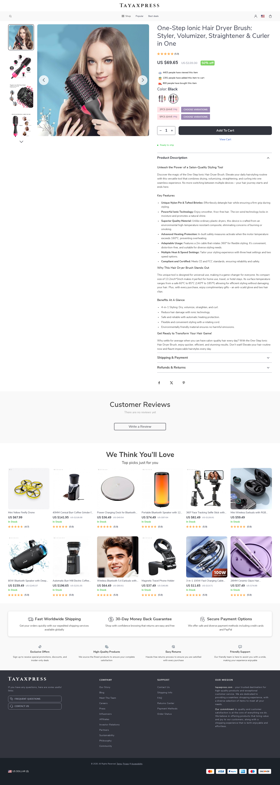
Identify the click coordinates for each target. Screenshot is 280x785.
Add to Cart (225, 130)
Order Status (164, 714)
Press (102, 709)
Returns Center (165, 703)
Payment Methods (167, 709)
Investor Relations (109, 725)
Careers (103, 703)
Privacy (126, 764)
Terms (119, 764)
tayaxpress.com (224, 687)
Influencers (105, 714)
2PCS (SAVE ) (168, 109)
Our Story (104, 687)
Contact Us (163, 687)
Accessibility (136, 764)
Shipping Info (164, 693)
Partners (104, 730)
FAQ (159, 698)
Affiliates (104, 719)
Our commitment (224, 709)
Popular (139, 16)
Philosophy (105, 741)
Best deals (153, 16)
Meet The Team (107, 698)
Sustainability (106, 735)
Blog (101, 693)
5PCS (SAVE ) (168, 117)
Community (105, 746)
